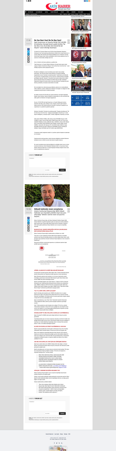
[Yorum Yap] (28, 62)
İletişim (65, 434)
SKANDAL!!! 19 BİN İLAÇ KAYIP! (31, 14)
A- (68, 42)
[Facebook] (28, 49)
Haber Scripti (57, 446)
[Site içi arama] (27, 1)
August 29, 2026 (62, 367)
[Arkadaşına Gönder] (28, 57)
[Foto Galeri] (29, 1)
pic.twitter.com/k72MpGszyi (59, 365)
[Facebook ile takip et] (85, 1)
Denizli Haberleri (49, 434)
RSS (69, 434)
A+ (68, 40)
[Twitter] (28, 52)
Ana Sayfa (57, 434)
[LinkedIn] (28, 54)
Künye (61, 434)
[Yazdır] (28, 59)
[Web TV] (30, 1)
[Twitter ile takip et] (87, 1)
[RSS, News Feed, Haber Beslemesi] (89, 1)
